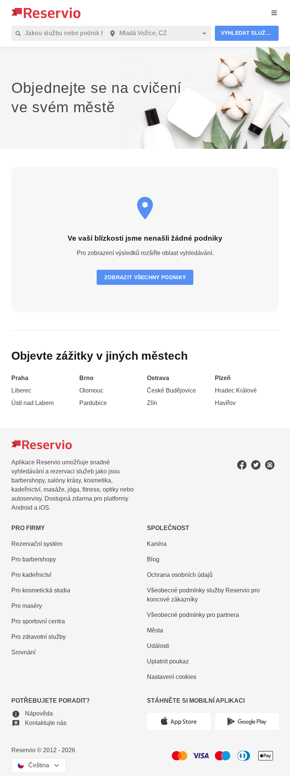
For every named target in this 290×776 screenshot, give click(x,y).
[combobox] (158, 33)
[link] (43, 378)
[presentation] (274, 13)
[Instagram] (270, 465)
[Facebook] (242, 465)
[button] (247, 33)
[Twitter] (256, 465)
